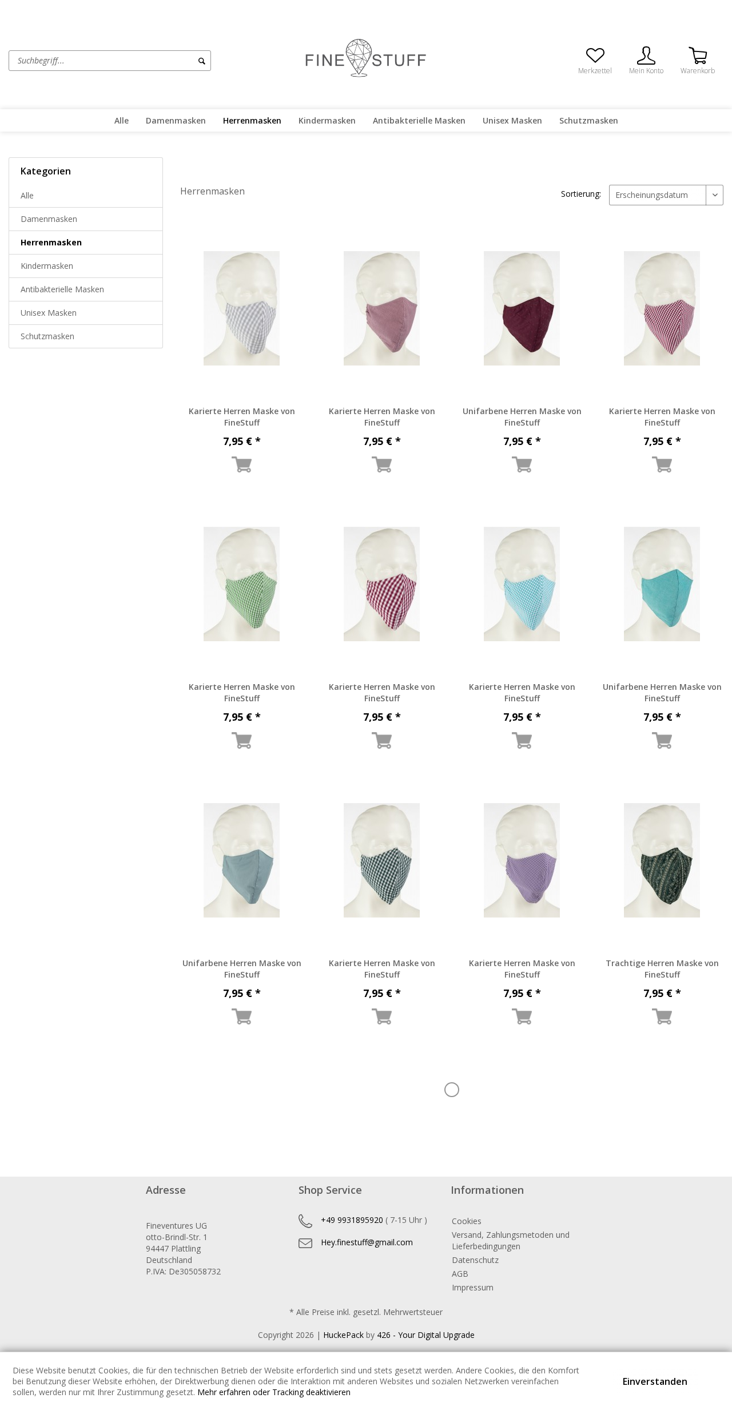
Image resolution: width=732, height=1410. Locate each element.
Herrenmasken (51, 242)
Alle (27, 195)
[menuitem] (153, 60)
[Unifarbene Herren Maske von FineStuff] (521, 308)
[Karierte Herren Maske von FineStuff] (241, 308)
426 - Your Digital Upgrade (426, 1334)
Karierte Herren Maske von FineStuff (242, 417)
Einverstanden (655, 1381)
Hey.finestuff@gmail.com (367, 1242)
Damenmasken (49, 218)
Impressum (473, 1287)
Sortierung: (581, 193)
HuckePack (343, 1334)
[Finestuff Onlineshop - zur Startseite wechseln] (366, 59)
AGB (460, 1273)
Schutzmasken (47, 336)
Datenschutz (475, 1259)
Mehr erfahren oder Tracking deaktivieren (274, 1392)
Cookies (467, 1221)
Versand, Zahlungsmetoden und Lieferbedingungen (511, 1240)
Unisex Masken (49, 312)
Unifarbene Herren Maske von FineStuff (522, 417)
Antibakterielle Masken (62, 289)
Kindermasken (47, 265)
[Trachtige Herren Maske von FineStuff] (661, 860)
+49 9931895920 (352, 1219)
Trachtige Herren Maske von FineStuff (662, 969)
